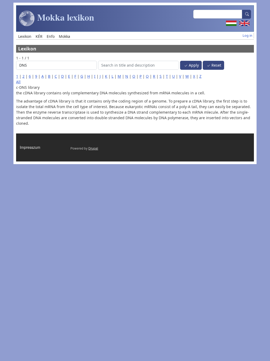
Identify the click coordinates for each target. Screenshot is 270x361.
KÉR (39, 36)
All (18, 81)
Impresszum (30, 147)
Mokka (64, 36)
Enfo (51, 36)
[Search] (246, 14)
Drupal (93, 148)
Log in (247, 35)
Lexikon (24, 36)
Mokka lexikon (64, 17)
